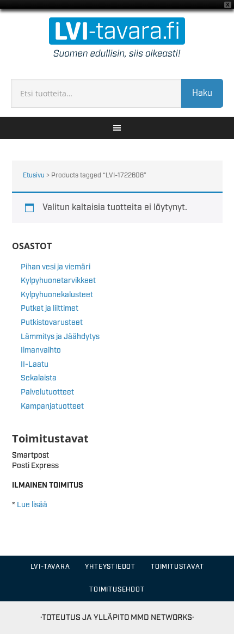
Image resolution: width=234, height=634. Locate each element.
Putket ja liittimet (49, 308)
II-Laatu (34, 365)
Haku (202, 93)
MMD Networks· (162, 617)
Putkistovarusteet (52, 323)
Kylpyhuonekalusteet (57, 295)
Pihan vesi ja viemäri (55, 267)
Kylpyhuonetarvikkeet (58, 281)
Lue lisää (32, 505)
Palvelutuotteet (47, 392)
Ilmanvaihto (41, 350)
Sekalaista (39, 378)
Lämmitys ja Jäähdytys (60, 337)
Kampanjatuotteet (52, 406)
